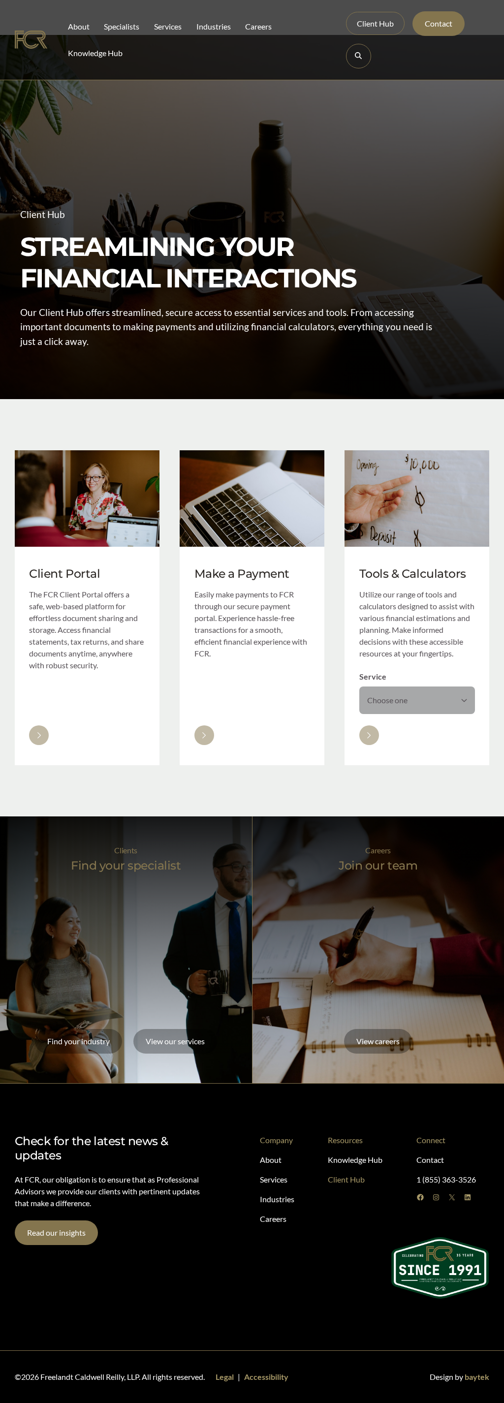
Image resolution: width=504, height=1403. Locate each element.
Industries (213, 26)
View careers (378, 1041)
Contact (438, 23)
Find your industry (78, 1041)
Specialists (121, 26)
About (79, 26)
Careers (258, 26)
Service (372, 676)
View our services (175, 1041)
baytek (477, 1376)
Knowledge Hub (95, 53)
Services (168, 26)
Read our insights (56, 1232)
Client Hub (375, 23)
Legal (225, 1376)
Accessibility (266, 1376)
